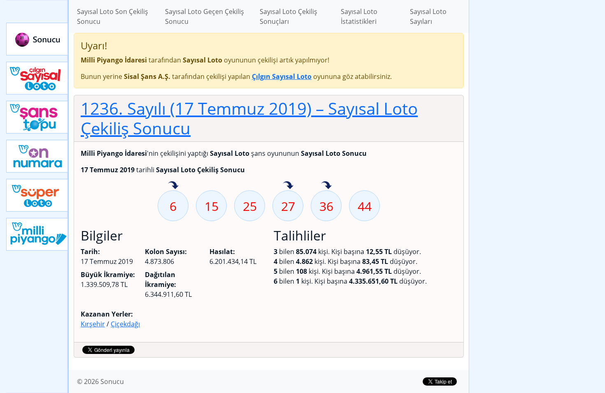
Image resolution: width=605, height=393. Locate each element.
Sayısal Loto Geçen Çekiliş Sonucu (204, 16)
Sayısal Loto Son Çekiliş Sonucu (112, 16)
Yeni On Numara (37, 156)
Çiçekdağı (125, 323)
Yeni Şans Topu (37, 117)
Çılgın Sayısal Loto (37, 78)
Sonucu (37, 39)
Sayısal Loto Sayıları (428, 16)
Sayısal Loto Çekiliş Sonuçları (288, 16)
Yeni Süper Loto (37, 195)
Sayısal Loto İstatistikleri (359, 16)
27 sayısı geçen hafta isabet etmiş (288, 185)
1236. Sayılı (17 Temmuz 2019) (249, 118)
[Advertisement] (537, 130)
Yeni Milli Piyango (37, 234)
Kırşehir (93, 323)
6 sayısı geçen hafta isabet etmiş (173, 185)
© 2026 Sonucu (100, 381)
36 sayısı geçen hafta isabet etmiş (326, 185)
